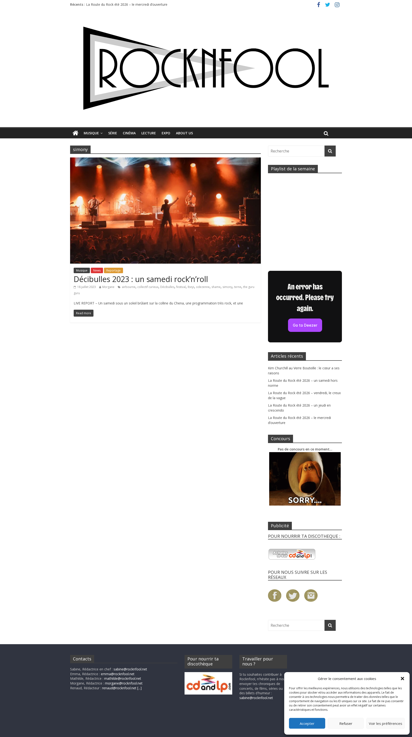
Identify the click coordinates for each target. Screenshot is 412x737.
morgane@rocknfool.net (124, 683)
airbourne (128, 287)
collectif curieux (147, 287)
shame (216, 287)
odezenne (203, 287)
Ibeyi (191, 287)
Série (112, 133)
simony (227, 287)
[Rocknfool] (206, 68)
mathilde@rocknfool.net (122, 678)
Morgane (108, 287)
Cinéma (129, 133)
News (97, 270)
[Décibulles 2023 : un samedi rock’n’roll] (165, 160)
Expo (166, 133)
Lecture (148, 133)
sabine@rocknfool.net (130, 669)
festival (181, 287)
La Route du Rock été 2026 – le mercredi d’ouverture (126, 4)
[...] (139, 688)
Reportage (113, 270)
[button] (402, 678)
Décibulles (167, 287)
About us (184, 133)
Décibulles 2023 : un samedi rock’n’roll (141, 279)
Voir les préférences (385, 723)
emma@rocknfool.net (117, 674)
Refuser (345, 723)
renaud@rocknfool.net (119, 688)
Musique (91, 133)
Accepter (307, 723)
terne (237, 287)
